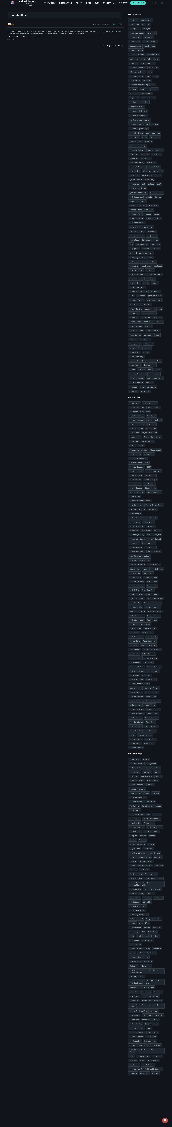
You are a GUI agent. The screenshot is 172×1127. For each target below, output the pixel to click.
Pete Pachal (135, 650)
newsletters (136, 279)
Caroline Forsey (138, 450)
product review (154, 296)
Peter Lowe (134, 654)
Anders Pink (155, 768)
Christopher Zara (139, 462)
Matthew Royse (136, 607)
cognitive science (144, 93)
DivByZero (151, 827)
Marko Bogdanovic (137, 594)
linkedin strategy (150, 240)
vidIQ (142, 1061)
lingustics (134, 240)
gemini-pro (134, 175)
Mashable (144, 923)
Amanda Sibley (154, 407)
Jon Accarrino (136, 547)
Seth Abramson (154, 701)
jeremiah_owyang (137, 535)
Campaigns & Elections (139, 793)
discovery (134, 158)
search (148, 326)
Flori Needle (135, 514)
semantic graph (136, 330)
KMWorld (150, 894)
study (147, 348)
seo (157, 335)
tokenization (155, 361)
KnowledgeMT (135, 898)
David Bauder (135, 484)
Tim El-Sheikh (136, 718)
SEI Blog (157, 992)
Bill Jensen (151, 428)
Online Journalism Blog (140, 949)
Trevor (132, 735)
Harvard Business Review (140, 857)
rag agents (134, 313)
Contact (123, 3)
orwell (155, 283)
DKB (160, 827)
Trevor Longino (145, 735)
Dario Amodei (135, 480)
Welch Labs (134, 1065)
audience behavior (137, 68)
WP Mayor (133, 1073)
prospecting (150, 309)
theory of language (138, 361)
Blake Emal (134, 433)
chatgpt (144, 89)
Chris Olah (148, 454)
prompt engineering (140, 304)
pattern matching (137, 287)
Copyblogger (135, 810)
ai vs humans (150, 41)
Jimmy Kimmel (155, 539)
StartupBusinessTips (138, 1011)
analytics (150, 46)
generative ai (148, 175)
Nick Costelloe (136, 637)
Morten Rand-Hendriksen (140, 624)
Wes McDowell (135, 743)
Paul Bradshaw (149, 641)
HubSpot (133, 861)
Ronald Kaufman (136, 679)
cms (131, 93)
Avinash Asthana (155, 420)
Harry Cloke (148, 522)
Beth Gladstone (136, 428)
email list (146, 158)
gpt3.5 (151, 184)
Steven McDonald (137, 714)
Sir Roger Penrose (137, 709)
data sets (134, 154)
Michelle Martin (137, 620)
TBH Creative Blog (153, 1015)
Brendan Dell (135, 437)
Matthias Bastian (152, 607)
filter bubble (154, 167)
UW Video (133, 1061)
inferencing (153, 205)
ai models (151, 33)
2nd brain (134, 20)
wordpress (134, 391)
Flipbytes (152, 509)
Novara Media (135, 944)
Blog (97, 3)
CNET (149, 467)
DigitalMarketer (137, 827)
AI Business (136, 763)
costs (144, 137)
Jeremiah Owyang (137, 894)
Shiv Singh (135, 705)
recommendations (148, 317)
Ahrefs (146, 759)
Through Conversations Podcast (142, 1050)
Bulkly (150, 785)
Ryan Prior (150, 679)
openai (146, 283)
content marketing (139, 120)
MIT (143, 932)
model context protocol (151, 266)
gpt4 (159, 184)
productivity (137, 300)
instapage (144, 870)
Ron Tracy (146, 675)
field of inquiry (137, 167)
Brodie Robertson (137, 785)
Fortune (133, 840)
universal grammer (137, 374)
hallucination (156, 193)
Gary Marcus (135, 522)
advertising (146, 20)
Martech (133, 923)
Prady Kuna (135, 658)
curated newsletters (141, 141)
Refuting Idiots (137, 667)
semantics (148, 335)
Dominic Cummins (154, 492)
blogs (155, 76)
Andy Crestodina (137, 416)
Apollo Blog (135, 772)
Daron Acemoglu (150, 480)
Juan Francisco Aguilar (140, 560)
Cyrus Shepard (136, 475)
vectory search (136, 382)
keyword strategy (153, 218)
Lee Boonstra (135, 577)
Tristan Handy (136, 739)
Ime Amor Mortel (137, 526)
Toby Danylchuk (136, 722)
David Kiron (149, 484)
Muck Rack (155, 936)
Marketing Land (136, 919)
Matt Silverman (152, 603)
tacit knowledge (137, 357)
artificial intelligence (144, 59)
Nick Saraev (147, 940)
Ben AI (158, 776)
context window (136, 133)
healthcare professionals (141, 197)
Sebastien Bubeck (137, 701)
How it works (49, 3)
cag (153, 85)
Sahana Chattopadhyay (139, 684)
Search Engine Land (140, 992)
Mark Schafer (147, 590)
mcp (151, 258)
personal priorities (138, 291)
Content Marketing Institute (142, 801)
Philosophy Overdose (141, 961)
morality (149, 270)
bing (148, 76)
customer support (155, 150)
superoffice (135, 1015)
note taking (135, 283)
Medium (147, 928)
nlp (153, 279)
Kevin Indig (135, 573)
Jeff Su (157, 530)
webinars (133, 387)
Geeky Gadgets (137, 844)
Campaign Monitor (137, 789)
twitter (158, 369)
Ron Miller (134, 675)
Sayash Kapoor (136, 692)
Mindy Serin (152, 620)
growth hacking (138, 188)
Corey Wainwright (153, 471)
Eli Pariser (136, 505)
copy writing (153, 133)
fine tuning (135, 171)
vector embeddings (155, 378)
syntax (146, 352)
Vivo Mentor (153, 1061)
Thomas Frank (152, 714)
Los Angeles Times (137, 906)
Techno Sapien (136, 1024)
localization (142, 244)
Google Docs (135, 849)
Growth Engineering (138, 853)
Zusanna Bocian (136, 748)
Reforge (148, 662)
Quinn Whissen (151, 658)
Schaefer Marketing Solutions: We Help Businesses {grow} (144, 982)
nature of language (138, 274)
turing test (144, 369)
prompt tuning (136, 309)
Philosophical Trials (139, 957)
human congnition (137, 205)
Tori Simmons (150, 731)
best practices (136, 76)
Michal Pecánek (153, 616)
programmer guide (154, 300)
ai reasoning (135, 37)
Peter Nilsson (148, 654)
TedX (149, 1028)
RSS (12, 24)
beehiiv (152, 424)
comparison (134, 98)
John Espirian (148, 543)
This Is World (155, 1045)
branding (147, 80)
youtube (145, 391)
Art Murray (151, 416)
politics (141, 296)
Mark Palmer (152, 586)
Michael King (155, 611)
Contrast (134, 806)
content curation (139, 102)
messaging (134, 266)
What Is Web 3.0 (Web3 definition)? (145, 1069)
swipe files (135, 352)
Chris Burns (155, 450)
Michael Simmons (137, 616)
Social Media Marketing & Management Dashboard (146, 1006)
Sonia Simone (154, 709)
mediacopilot (135, 928)
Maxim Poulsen (137, 611)
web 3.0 (149, 382)
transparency (149, 365)
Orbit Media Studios (147, 953)
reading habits (148, 313)
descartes (156, 154)
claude (154, 89)
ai (149, 24)
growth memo (155, 853)
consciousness (148, 98)
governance (134, 184)
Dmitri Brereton (137, 492)
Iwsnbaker (134, 530)
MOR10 (132, 936)
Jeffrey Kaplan (152, 889)
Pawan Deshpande (148, 645)
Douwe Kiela (135, 496)
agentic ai (134, 24)
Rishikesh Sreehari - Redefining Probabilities (144, 971)
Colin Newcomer (136, 471)
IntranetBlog (135, 889)
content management (138, 115)
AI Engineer (151, 764)
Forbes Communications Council (143, 518)
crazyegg (157, 814)
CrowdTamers (135, 819)
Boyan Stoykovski (149, 433)
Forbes (152, 836)
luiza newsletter (137, 910)
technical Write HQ (150, 1020)
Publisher (105, 24)
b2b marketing (137, 72)
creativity (154, 137)
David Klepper (136, 488)
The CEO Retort (136, 1037)
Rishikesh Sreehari (138, 671)
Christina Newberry (138, 458)
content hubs (137, 107)
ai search (148, 37)
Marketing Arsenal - (138, 915)
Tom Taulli (135, 726)
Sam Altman (135, 688)
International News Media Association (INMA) (141, 884)
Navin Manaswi (150, 628)
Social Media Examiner (152, 1000)
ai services (135, 42)
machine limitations (151, 249)
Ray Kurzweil (135, 663)
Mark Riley (134, 590)
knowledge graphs (137, 223)
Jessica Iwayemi (154, 535)
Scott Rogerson (151, 692)
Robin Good (154, 671)
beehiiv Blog (146, 776)
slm (131, 340)
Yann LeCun (148, 743)
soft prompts (135, 344)
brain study (135, 80)
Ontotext (157, 949)
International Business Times (146, 878)
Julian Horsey (137, 564)
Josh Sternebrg (154, 551)
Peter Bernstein (152, 649)
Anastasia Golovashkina (140, 412)
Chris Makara (135, 454)
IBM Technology (145, 861)
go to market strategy (142, 179)
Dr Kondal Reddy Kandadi (140, 501)
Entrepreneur (135, 831)
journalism (135, 214)
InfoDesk (150, 526)
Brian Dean (134, 441)
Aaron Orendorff (150, 403)
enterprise (151, 163)
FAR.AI (143, 836)
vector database (137, 378)
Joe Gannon (134, 543)
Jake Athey (146, 530)
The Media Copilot (137, 1045)
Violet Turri (150, 739)
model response (136, 270)
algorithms (135, 46)
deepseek (145, 154)
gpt (143, 184)
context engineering (138, 129)
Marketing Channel (20, 15)
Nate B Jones (135, 628)
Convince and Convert (151, 806)
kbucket (148, 214)
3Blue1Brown (135, 403)
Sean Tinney (151, 697)
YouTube (155, 1073)
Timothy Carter (151, 718)
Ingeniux (133, 870)
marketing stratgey (138, 258)
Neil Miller (147, 633)
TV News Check (143, 1056)
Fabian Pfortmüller (154, 505)
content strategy (139, 124)
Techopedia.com (151, 1024)
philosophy (155, 291)
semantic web (135, 335)
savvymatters (137, 976)
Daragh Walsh (135, 823)
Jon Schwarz (150, 547)
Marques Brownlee (153, 919)
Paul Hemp (134, 645)
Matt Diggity (135, 603)
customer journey (137, 150)
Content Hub (109, 3)
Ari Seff (147, 772)
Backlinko (134, 776)
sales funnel (157, 322)
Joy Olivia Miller (139, 556)
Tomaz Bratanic (151, 726)
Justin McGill (154, 565)
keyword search (136, 218)
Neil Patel (134, 940)
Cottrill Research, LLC (140, 814)
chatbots (133, 89)
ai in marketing (137, 33)
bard (150, 72)
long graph (134, 249)
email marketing (137, 163)
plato (132, 296)
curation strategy (137, 146)
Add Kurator (138, 3)
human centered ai (137, 201)
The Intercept (150, 1041)
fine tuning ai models (153, 171)
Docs (88, 3)
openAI (132, 953)
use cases (154, 374)
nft (147, 279)
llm (131, 244)
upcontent (157, 1056)
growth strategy (138, 193)
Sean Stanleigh (136, 697)
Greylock (147, 848)
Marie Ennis (152, 582)
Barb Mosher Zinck (137, 424)
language (152, 232)
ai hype (146, 29)
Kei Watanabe (157, 569)
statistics (135, 348)
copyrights (134, 137)
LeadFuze (147, 898)
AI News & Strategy (138, 768)
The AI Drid (153, 1032)
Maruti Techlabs (137, 598)
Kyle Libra (147, 573)
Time (132, 1056)
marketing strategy (141, 253)
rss (160, 317)
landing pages (137, 231)
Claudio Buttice (137, 467)
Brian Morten (147, 441)
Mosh (139, 936)
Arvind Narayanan (137, 420)
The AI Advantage (137, 1032)
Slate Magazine (150, 996)
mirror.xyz (134, 932)
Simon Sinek (150, 705)
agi (143, 24)
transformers (135, 365)
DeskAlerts (148, 823)
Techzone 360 (137, 1028)
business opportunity (139, 85)
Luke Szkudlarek (137, 582)
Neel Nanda (134, 633)
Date (114, 24)
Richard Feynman (154, 667)
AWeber (156, 772)
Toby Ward (150, 722)
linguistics (152, 236)
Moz (146, 936)
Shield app (134, 996)
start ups (148, 344)
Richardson (145, 966)
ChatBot (155, 793)
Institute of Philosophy (143, 874)
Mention (157, 927)
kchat (156, 214)
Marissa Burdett (137, 586)
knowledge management (141, 227)
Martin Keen (153, 594)
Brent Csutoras (152, 437)
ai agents (135, 28)
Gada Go (142, 840)
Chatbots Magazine (137, 797)
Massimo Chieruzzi (155, 598)
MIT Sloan (152, 932)
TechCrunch (134, 1020)
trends (132, 369)
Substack (154, 1011)
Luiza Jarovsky (150, 577)
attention (134, 63)
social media (143, 339)
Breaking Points (137, 780)
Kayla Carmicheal (139, 569)
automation (153, 68)
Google (151, 844)
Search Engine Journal (142, 987)
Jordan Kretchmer (137, 551)
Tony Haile (135, 731)
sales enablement (139, 322)
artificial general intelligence (144, 54)
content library (138, 111)
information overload (141, 210)
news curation (156, 274)
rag (160, 309)
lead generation (137, 236)
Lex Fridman (135, 902)
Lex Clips (158, 898)
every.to (133, 836)
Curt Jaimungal (151, 819)
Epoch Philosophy (151, 831)
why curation (148, 386)
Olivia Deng (135, 641)
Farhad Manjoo (137, 509)
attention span (147, 63)
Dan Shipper (150, 475)
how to (158, 197)
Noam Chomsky (151, 637)
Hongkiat (158, 857)
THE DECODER (151, 1037)
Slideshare (134, 1000)
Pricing (79, 3)
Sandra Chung (152, 688)
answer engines (136, 50)
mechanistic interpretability (143, 262)
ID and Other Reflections (141, 865)
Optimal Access (117, 45)
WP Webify (144, 1073)
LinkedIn (147, 902)
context (155, 124)
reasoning (134, 317)
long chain (155, 244)
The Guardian (135, 1041)
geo (159, 175)
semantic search (153, 330)
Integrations (65, 3)
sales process (136, 326)
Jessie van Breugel (138, 539)
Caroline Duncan (137, 445)
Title (121, 24)
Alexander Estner (137, 407)
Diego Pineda (150, 488)
